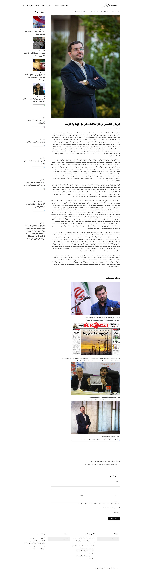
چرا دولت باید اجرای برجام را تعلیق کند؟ (35, 121)
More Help (91, 538)
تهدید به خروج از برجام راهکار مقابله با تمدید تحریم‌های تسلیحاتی (102, 317)
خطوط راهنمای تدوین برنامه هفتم (37, 549)
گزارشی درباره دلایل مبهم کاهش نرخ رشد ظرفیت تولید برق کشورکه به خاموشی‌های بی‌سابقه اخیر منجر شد (91, 358)
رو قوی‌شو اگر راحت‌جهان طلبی (37, 546)
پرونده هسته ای (41, 96)
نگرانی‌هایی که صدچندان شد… (37, 538)
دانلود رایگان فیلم (89, 546)
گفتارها (48, 5)
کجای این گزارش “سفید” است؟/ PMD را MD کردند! (34, 100)
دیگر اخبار (42, 29)
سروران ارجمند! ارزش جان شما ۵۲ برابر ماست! (34, 54)
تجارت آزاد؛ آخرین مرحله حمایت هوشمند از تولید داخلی (105, 462)
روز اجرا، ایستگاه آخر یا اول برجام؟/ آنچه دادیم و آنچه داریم (34, 183)
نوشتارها (56, 5)
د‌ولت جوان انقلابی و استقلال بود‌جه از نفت (34, 543)
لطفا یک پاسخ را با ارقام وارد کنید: (111, 508)
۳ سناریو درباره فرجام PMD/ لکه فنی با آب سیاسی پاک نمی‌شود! (35, 77)
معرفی (37, 5)
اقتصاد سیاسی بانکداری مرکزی (37, 541)
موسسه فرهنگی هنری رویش (102, 568)
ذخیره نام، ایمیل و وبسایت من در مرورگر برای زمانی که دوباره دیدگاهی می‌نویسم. (98, 504)
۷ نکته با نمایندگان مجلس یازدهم (111, 436)
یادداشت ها (117, 128)
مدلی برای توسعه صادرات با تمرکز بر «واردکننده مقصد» (105, 397)
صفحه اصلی (64, 5)
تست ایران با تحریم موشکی (36, 142)
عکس (42, 5)
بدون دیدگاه (109, 128)
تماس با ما (30, 5)
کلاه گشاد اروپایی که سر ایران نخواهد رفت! (35, 33)
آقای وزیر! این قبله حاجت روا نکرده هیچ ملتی (35, 205)
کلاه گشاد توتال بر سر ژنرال (80, 538)
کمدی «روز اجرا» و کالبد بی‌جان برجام (34, 162)
